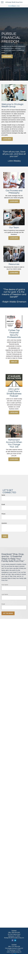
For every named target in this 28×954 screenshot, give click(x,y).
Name (3, 495)
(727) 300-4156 (16, 946)
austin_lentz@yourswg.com (14, 952)
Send (4, 536)
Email (3, 504)
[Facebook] (12, 940)
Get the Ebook (8, 613)
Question (4, 523)
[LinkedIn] (15, 940)
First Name (4, 584)
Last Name (4, 594)
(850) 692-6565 (16, 932)
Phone (3, 514)
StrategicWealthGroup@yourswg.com (14, 937)
